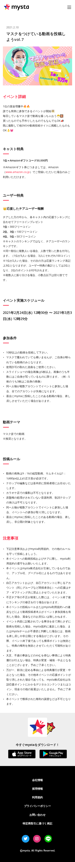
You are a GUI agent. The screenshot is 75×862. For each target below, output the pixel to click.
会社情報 (37, 780)
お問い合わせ (37, 815)
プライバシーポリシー (37, 806)
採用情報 (37, 788)
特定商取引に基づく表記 (37, 823)
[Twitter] (25, 839)
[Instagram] (37, 839)
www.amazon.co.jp (18, 172)
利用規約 (37, 797)
